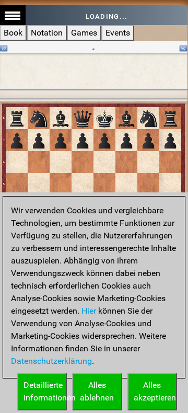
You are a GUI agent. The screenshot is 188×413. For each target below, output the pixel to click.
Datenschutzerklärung (51, 361)
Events (117, 33)
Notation (47, 33)
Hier (88, 311)
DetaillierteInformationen (45, 391)
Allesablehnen (97, 391)
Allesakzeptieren (155, 391)
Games (84, 33)
